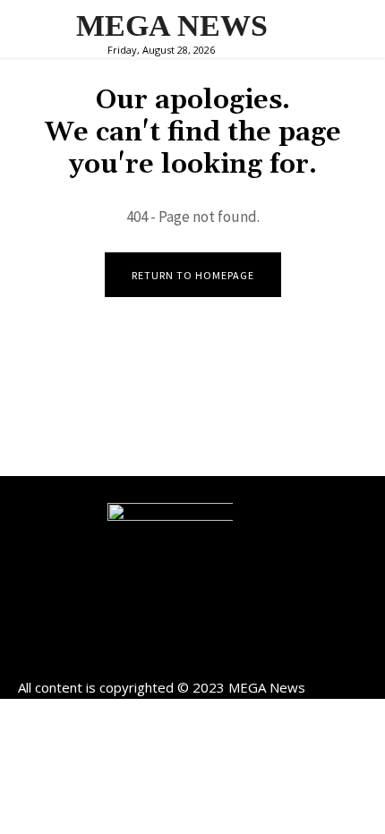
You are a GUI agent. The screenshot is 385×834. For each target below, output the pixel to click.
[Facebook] (152, 656)
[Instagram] (193, 656)
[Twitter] (233, 656)
